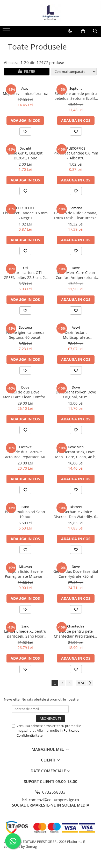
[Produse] (7, 32)
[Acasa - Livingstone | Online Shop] (50, 13)
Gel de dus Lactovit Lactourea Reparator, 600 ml (25, 454)
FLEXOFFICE (76, 148)
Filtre (28, 71)
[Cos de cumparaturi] (83, 31)
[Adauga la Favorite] (25, 131)
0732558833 (53, 792)
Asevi (25, 88)
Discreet (76, 506)
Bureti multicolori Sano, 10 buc (25, 514)
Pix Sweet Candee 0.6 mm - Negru (25, 215)
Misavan (25, 566)
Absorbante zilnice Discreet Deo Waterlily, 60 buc (76, 514)
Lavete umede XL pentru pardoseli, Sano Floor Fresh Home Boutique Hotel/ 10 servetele (25, 634)
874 (81, 682)
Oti (25, 267)
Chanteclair (75, 626)
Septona (75, 88)
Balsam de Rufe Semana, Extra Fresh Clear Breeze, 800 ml (76, 215)
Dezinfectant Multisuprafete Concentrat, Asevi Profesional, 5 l (76, 335)
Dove (76, 267)
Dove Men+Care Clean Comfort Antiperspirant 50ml (76, 275)
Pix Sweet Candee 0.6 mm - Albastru (76, 155)
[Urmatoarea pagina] (89, 683)
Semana (76, 208)
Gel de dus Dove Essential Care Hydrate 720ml (75, 574)
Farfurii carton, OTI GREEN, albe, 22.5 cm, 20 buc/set (25, 275)
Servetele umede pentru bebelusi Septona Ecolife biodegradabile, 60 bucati (76, 96)
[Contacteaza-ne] (70, 31)
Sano (25, 506)
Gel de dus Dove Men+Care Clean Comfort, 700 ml (25, 394)
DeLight (25, 148)
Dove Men (76, 446)
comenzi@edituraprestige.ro (53, 799)
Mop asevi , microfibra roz (25, 93)
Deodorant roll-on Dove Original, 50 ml (76, 394)
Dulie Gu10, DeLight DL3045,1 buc (25, 155)
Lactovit (25, 446)
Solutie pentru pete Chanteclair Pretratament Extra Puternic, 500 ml (76, 634)
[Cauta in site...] (95, 31)
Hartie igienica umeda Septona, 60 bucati (25, 335)
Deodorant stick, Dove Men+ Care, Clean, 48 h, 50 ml (76, 454)
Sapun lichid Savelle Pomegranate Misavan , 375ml (25, 574)
